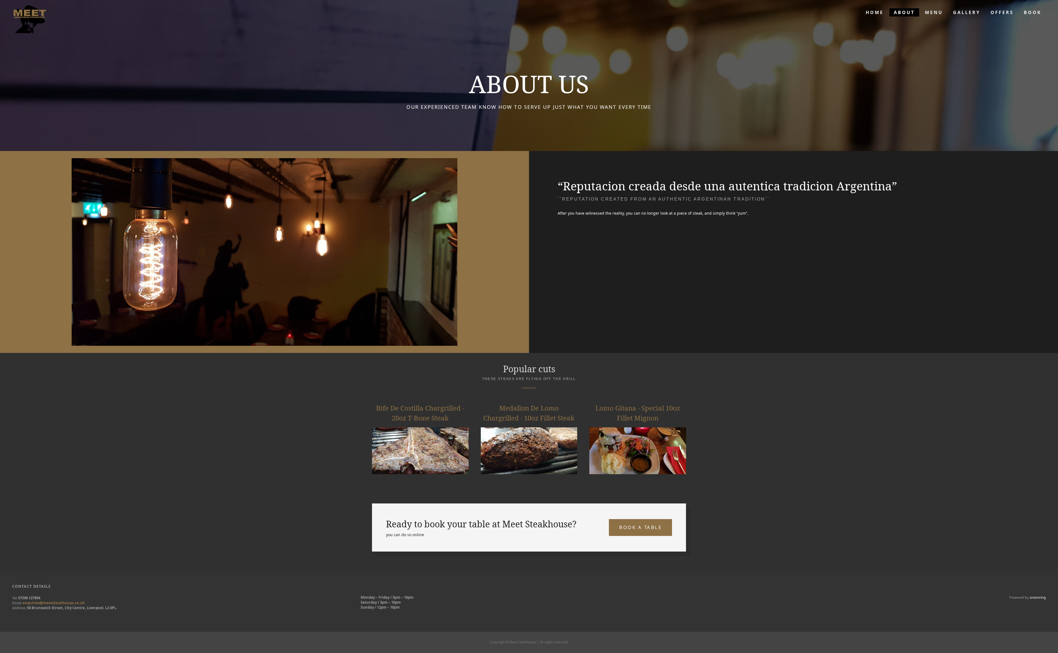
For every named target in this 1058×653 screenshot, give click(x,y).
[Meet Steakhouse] (29, 16)
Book (1032, 12)
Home (875, 12)
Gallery (966, 12)
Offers (1002, 12)
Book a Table (640, 527)
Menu (934, 12)
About (904, 12)
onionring (1038, 597)
